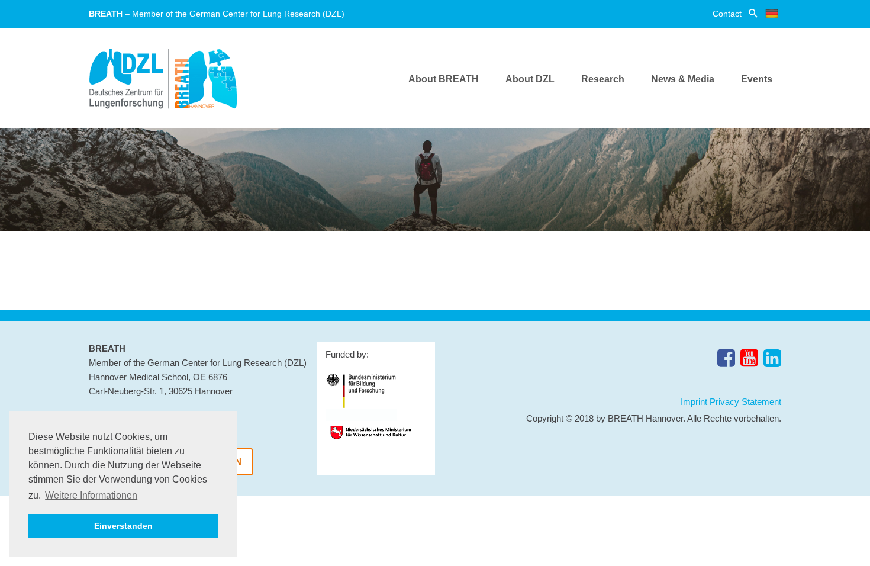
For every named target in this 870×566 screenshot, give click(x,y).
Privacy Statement (745, 402)
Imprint (694, 402)
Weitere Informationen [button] (91, 495)
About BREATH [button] (443, 79)
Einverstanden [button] (123, 525)
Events (756, 79)
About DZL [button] (530, 79)
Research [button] (602, 79)
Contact (727, 13)
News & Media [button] (682, 79)
